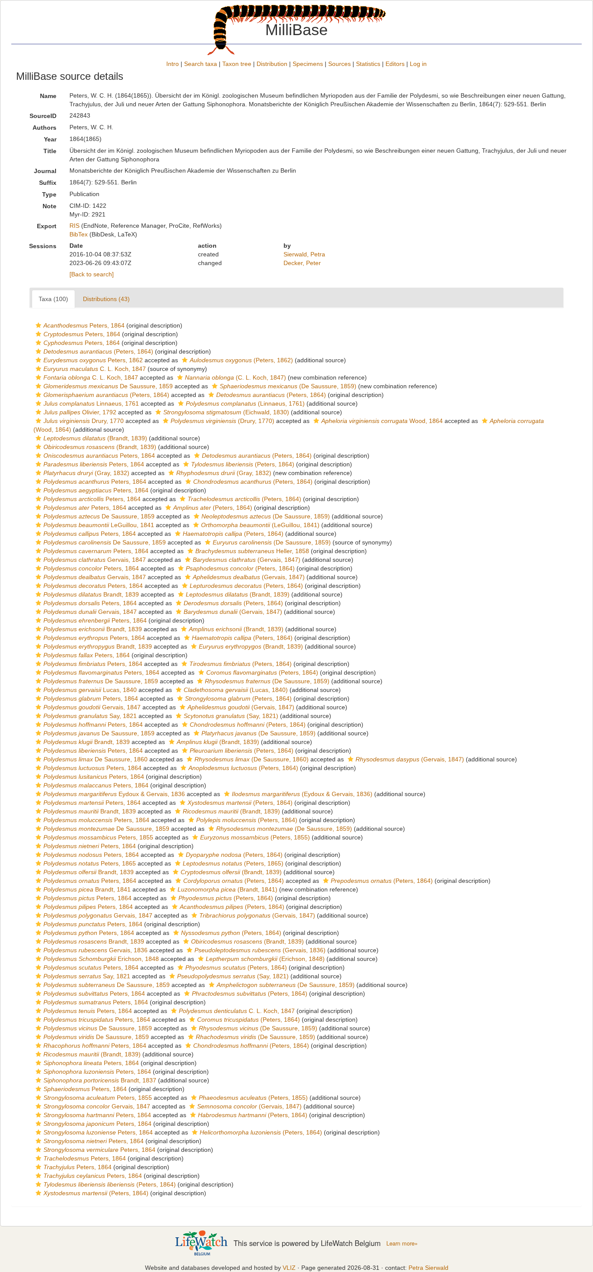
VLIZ (289, 1267)
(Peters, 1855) (255, 837)
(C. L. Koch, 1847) (235, 377)
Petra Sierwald (428, 1267)
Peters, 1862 (93, 360)
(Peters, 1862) (241, 360)
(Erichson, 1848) (265, 958)
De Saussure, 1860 (95, 759)
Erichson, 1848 (101, 958)
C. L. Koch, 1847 (94, 368)
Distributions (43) (106, 298)
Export (46, 226)
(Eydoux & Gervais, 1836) (302, 793)
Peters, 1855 (98, 837)
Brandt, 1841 (87, 889)
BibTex (78, 234)
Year (50, 139)
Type (49, 194)
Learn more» (402, 1243)
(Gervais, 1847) (246, 559)
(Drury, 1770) (222, 420)
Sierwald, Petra (304, 254)
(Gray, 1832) (86, 472)
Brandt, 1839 (91, 594)
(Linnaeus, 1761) (245, 403)
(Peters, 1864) (98, 351)
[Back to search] (91, 274)
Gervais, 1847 (94, 559)
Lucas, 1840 (90, 689)
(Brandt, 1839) (95, 438)
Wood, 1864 (382, 420)
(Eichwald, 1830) (226, 412)
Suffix (47, 182)
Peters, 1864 (84, 325)
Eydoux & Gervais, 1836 (114, 793)
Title (49, 151)
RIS (74, 225)
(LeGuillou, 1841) (260, 524)
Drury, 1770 (83, 420)
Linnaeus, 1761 (91, 403)
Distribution (272, 63)
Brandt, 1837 (99, 1080)
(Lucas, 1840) (236, 689)
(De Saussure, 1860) (251, 759)
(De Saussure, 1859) (288, 386)
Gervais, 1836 (95, 950)
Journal (45, 170)
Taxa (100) (53, 298)
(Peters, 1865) (233, 863)
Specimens (308, 63)
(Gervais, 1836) (260, 950)
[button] (38, 325)
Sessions (42, 246)
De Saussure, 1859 (108, 386)
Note (49, 206)
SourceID (43, 115)
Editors (395, 63)
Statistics (368, 63)
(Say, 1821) (231, 715)
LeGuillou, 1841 (98, 524)
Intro (172, 63)
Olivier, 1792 (79, 412)
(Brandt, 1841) (227, 889)
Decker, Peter (302, 262)
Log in (418, 63)
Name (48, 95)
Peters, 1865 (89, 863)
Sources (339, 63)
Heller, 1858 (252, 550)
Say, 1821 (90, 715)
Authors (44, 127)
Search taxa (200, 63)
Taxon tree (236, 63)
